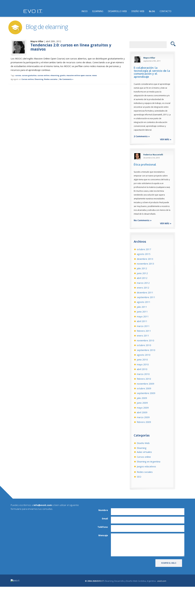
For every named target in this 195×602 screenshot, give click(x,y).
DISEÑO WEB (137, 11)
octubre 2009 (144, 388)
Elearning (39, 79)
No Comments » (66, 79)
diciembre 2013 (145, 258)
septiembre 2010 (146, 350)
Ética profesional (145, 164)
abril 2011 (142, 321)
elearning (54, 75)
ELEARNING (97, 11)
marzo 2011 (143, 326)
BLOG (152, 11)
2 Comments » (142, 136)
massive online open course (78, 75)
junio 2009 (142, 402)
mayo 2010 (143, 364)
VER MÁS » (165, 139)
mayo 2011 (143, 316)
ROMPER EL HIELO (168, 563)
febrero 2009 (144, 421)
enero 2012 (143, 287)
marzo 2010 (143, 374)
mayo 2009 (143, 407)
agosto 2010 (143, 354)
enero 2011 (143, 335)
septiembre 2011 (146, 297)
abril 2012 (142, 277)
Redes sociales (50, 79)
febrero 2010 (144, 378)
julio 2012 (142, 268)
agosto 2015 (143, 253)
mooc (94, 75)
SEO (139, 476)
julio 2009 (142, 398)
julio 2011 (142, 306)
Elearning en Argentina (148, 461)
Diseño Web (143, 443)
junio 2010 (142, 359)
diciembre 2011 (145, 292)
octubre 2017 (144, 249)
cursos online (43, 75)
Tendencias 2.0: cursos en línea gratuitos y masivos (70, 47)
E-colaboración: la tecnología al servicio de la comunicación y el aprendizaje (152, 72)
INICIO (85, 11)
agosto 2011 (143, 301)
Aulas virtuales (144, 451)
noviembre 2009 (145, 383)
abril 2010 (142, 369)
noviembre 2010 (145, 340)
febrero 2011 (144, 330)
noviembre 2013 (145, 263)
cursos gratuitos (29, 75)
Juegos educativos (146, 466)
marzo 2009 (143, 417)
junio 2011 (142, 311)
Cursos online (27, 79)
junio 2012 (142, 273)
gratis (63, 75)
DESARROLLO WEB (117, 11)
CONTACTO (165, 11)
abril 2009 (142, 412)
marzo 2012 (143, 282)
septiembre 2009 (146, 393)
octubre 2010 (144, 345)
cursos (18, 75)
